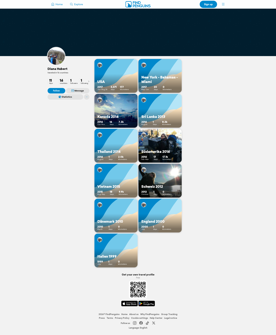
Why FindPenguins (149, 314)
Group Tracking (169, 314)
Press (102, 318)
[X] (153, 323)
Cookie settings (139, 318)
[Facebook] (141, 323)
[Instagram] (134, 323)
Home (124, 314)
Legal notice (170, 318)
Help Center (156, 318)
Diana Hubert (57, 69)
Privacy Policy (122, 318)
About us (134, 314)
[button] (223, 4)
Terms (110, 318)
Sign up (208, 4)
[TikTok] (147, 323)
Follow (56, 90)
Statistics (67, 96)
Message (79, 90)
